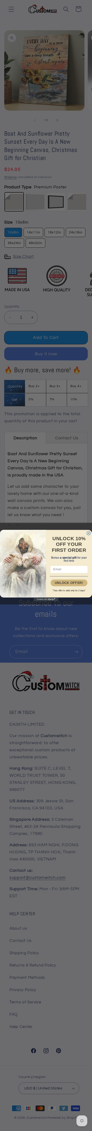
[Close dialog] (89, 533)
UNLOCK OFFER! (69, 583)
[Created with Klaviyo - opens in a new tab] (46, 599)
